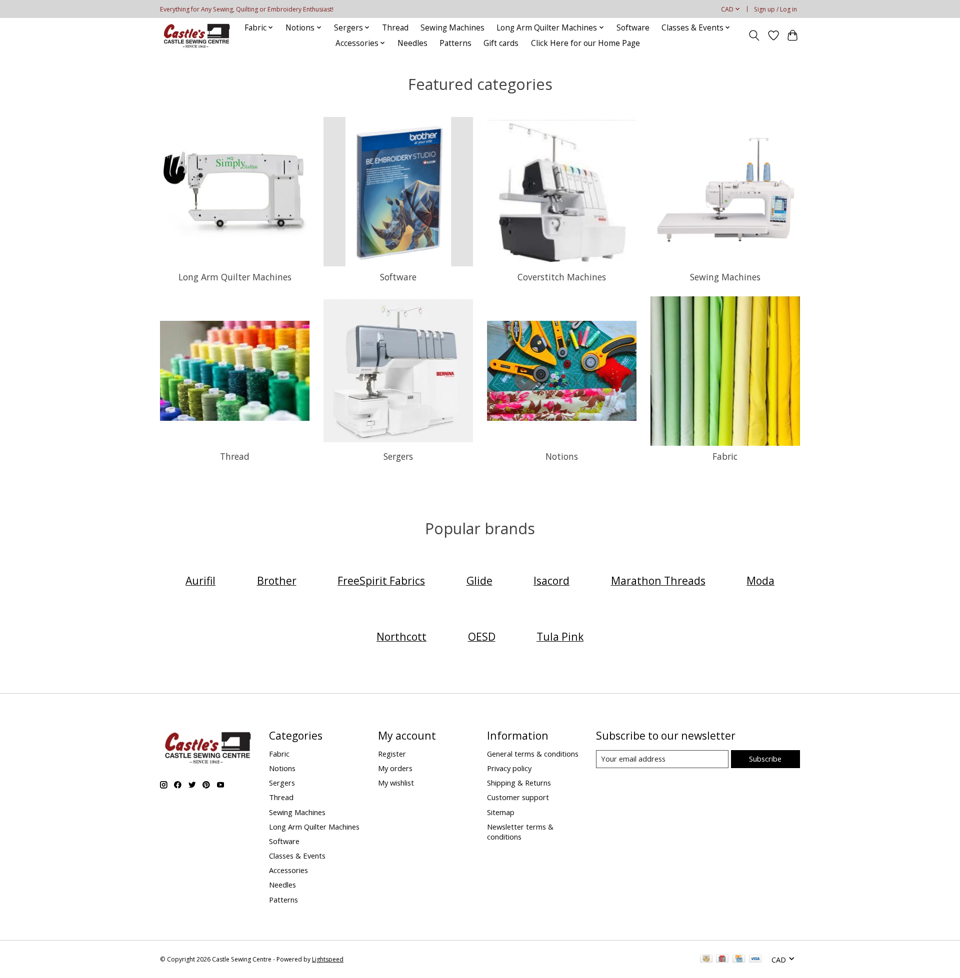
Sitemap (500, 812)
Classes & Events (297, 856)
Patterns (456, 43)
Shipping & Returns (519, 783)
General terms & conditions (532, 754)
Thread (395, 27)
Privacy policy (509, 768)
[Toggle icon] (754, 35)
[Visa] (755, 960)
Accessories (288, 870)
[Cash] (706, 960)
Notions (562, 456)
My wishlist (396, 783)
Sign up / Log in (775, 9)
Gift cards (501, 43)
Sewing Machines (452, 27)
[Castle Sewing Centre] (196, 35)
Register (392, 754)
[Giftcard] (722, 960)
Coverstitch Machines (562, 277)
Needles (413, 43)
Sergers (398, 456)
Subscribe (765, 759)
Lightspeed (328, 959)
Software (633, 27)
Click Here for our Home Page (585, 43)
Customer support (518, 797)
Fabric (725, 456)
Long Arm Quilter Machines (235, 277)
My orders (395, 768)
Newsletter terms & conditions (520, 832)
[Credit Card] (738, 960)
